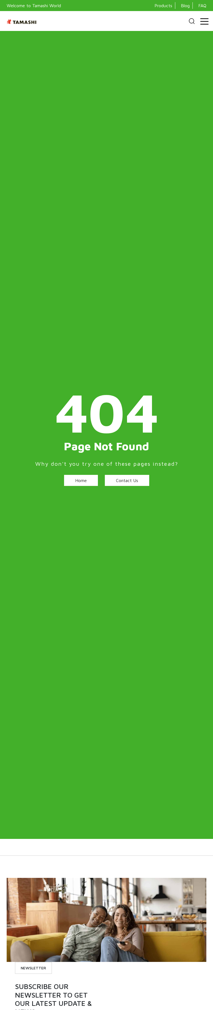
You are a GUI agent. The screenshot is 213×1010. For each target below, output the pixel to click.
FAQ (202, 5)
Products (163, 5)
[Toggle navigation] (204, 21)
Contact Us (127, 480)
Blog (185, 5)
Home (81, 480)
